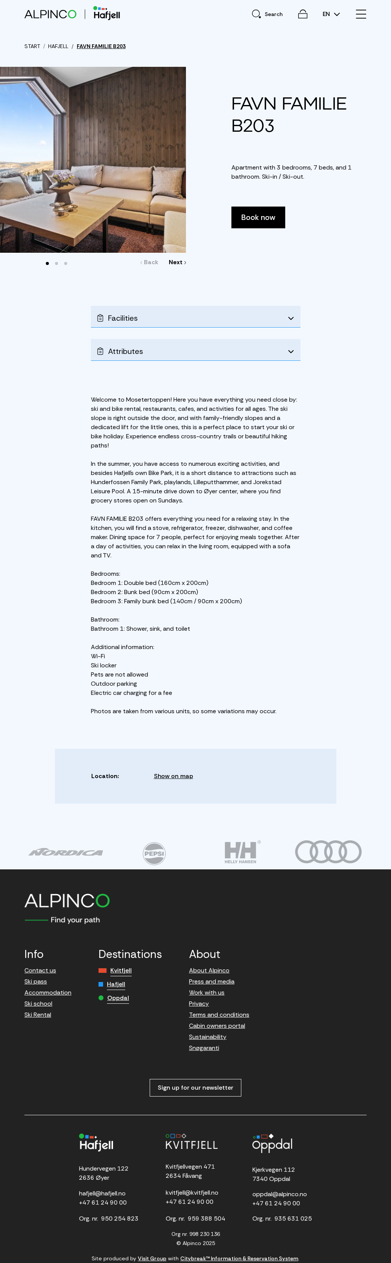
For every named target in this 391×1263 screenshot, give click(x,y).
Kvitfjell (121, 970)
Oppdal (118, 998)
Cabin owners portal (217, 1026)
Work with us (207, 992)
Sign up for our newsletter (195, 1088)
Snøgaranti (204, 1048)
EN (327, 14)
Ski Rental (37, 1015)
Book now (258, 217)
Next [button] (176, 262)
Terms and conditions (219, 1015)
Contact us (40, 970)
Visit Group (152, 1258)
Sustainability (207, 1037)
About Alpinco (209, 970)
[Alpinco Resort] (50, 14)
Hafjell (116, 984)
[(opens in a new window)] (65, 851)
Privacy (199, 1004)
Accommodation (47, 992)
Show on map (173, 776)
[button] (47, 263)
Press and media (211, 981)
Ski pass (35, 981)
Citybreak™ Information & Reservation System (239, 1258)
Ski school (38, 1004)
